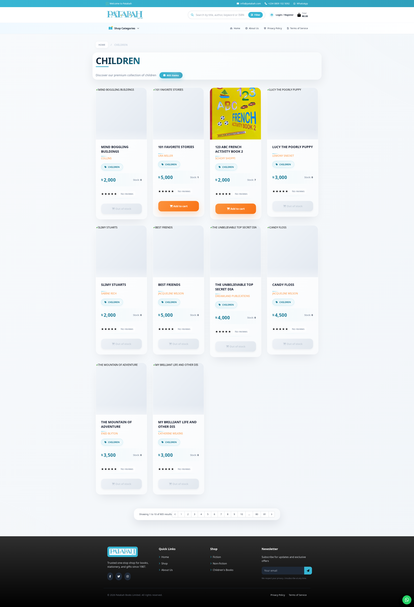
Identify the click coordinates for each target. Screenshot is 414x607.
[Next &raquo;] (272, 514)
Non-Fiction (220, 563)
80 (257, 514)
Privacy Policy (274, 28)
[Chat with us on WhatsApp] (406, 599)
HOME (101, 44)
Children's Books (223, 570)
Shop (164, 563)
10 (241, 514)
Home (237, 28)
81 (264, 514)
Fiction (217, 557)
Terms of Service (299, 28)
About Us (254, 28)
